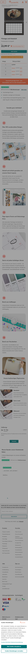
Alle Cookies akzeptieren (14, 646)
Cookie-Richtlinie (5, 642)
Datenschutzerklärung (17, 642)
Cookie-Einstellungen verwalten (14, 651)
